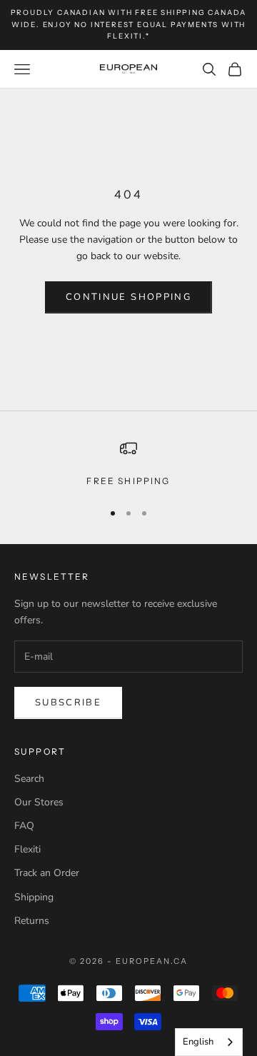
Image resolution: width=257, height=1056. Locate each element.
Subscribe (68, 702)
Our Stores (39, 802)
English (198, 1041)
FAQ (24, 826)
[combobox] (209, 1042)
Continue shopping (128, 297)
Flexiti (27, 849)
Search (29, 778)
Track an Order (46, 873)
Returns (31, 920)
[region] (128, 464)
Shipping (34, 897)
